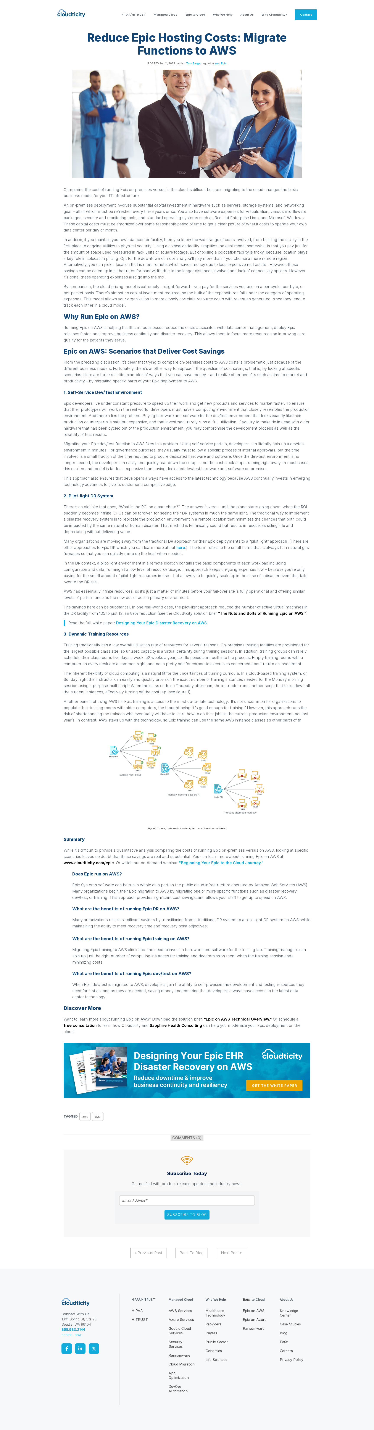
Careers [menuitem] (286, 1351)
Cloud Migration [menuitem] (182, 1364)
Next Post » (231, 1252)
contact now (71, 1335)
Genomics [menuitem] (214, 1351)
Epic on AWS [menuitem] (253, 1311)
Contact (306, 14)
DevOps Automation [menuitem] (178, 1388)
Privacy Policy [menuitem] (291, 1359)
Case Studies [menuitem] (290, 1324)
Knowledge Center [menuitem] (289, 1313)
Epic (223, 63)
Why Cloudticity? (274, 14)
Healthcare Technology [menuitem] (215, 1313)
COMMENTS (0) (187, 1138)
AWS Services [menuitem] (180, 1311)
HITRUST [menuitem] (140, 1319)
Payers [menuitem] (211, 1333)
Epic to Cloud (195, 14)
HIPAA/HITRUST (133, 14)
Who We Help (223, 14)
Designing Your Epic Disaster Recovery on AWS (161, 623)
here (180, 547)
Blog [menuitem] (283, 1333)
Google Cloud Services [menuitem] (180, 1330)
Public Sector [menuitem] (217, 1342)
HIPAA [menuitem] (137, 1311)
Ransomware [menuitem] (179, 1355)
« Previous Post (148, 1252)
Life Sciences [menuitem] (216, 1359)
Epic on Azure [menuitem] (254, 1319)
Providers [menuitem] (213, 1324)
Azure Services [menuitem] (181, 1319)
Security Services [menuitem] (176, 1344)
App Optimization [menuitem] (179, 1375)
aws (217, 63)
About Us (247, 14)
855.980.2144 (73, 1329)
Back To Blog (192, 1252)
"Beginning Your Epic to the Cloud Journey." (221, 863)
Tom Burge (193, 63)
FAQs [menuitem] (284, 1342)
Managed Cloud (166, 14)
